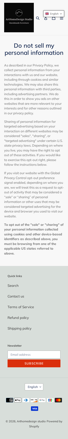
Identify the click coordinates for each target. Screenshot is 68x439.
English (33, 387)
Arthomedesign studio (31, 421)
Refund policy (18, 318)
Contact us (16, 296)
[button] (53, 14)
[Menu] (62, 17)
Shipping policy (20, 328)
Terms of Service (21, 307)
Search (13, 285)
